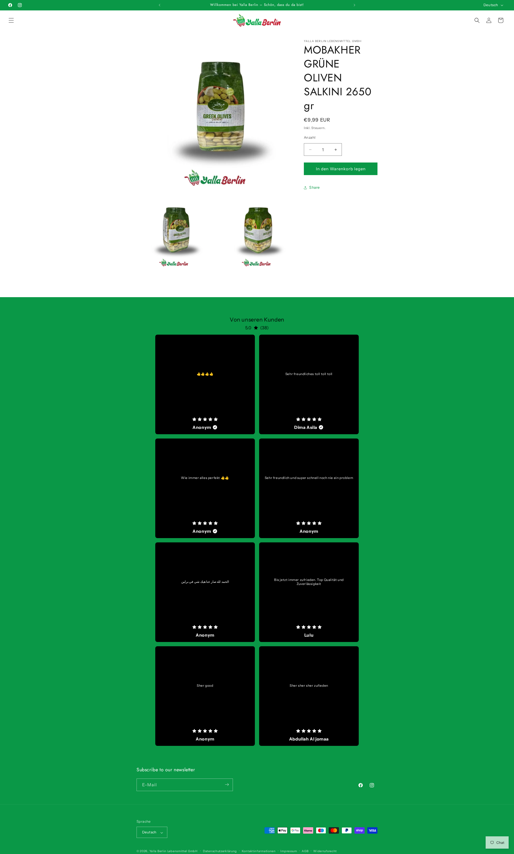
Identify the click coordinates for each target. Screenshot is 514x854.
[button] (11, 20)
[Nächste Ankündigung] (354, 5)
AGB (305, 851)
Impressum (288, 851)
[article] (205, 384)
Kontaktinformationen (259, 851)
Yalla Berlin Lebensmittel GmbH (173, 851)
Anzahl (309, 137)
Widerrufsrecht (325, 851)
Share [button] (314, 187)
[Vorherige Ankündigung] (159, 5)
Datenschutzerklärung (220, 851)
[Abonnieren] (227, 784)
